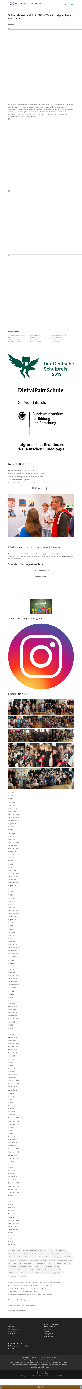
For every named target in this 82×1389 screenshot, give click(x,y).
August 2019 (12, 1022)
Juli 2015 (11, 1164)
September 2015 (13, 1158)
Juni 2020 (11, 994)
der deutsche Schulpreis (15, 1257)
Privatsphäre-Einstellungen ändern (20, 1300)
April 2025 (11, 833)
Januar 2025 (12, 839)
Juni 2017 (11, 1099)
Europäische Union (44, 1257)
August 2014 (12, 1195)
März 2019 (11, 1034)
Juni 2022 (11, 926)
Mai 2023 (11, 895)
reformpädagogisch (14, 1270)
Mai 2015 (11, 1167)
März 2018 (11, 1071)
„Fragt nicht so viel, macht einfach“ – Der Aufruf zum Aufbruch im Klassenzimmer (35, 1282)
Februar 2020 (12, 1006)
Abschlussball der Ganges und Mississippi (34, 1250)
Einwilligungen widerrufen (17, 1311)
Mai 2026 (11, 799)
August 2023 (12, 886)
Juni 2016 (11, 1130)
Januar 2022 (12, 941)
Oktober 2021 (12, 951)
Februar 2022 (12, 938)
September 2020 (13, 985)
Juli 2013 (11, 1236)
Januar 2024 (12, 870)
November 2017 (13, 1084)
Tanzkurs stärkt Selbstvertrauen (35, 336)
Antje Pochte (26, 1254)
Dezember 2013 (13, 1220)
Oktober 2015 (12, 1155)
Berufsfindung (44, 1254)
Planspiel (56, 1266)
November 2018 (13, 1047)
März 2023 (11, 901)
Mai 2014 (11, 1205)
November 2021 (13, 947)
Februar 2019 (12, 1037)
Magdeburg (67, 1263)
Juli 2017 (11, 1096)
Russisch (24, 1270)
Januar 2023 (12, 907)
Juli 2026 (11, 793)
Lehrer (50, 1263)
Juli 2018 (11, 1059)
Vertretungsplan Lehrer (30, 1357)
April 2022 (11, 932)
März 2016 (11, 1140)
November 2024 (13, 842)
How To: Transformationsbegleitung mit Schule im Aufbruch (28, 1288)
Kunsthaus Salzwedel (40, 1263)
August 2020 (12, 988)
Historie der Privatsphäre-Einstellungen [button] (53, 1365)
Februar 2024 (12, 867)
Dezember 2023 (13, 873)
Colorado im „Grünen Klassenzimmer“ (59, 336)
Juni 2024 (11, 858)
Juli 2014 (11, 1198)
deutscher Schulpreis (31, 1257)
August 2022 (12, 920)
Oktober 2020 (12, 982)
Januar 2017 (12, 1115)
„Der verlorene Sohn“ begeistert (19, 480)
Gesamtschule (34, 1260)
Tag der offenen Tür (58, 1273)
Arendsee (35, 1254)
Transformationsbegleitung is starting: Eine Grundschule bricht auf (30, 1294)
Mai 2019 (11, 1028)
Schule (58, 1270)
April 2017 (11, 1105)
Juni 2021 (11, 963)
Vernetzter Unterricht (51, 1324)
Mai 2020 (11, 997)
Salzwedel (51, 1270)
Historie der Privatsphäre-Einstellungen (21, 1305)
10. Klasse (12, 1250)
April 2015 (11, 1171)
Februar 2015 (12, 1177)
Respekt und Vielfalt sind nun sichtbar (21, 470)
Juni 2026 (11, 796)
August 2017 (12, 1093)
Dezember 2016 (13, 1118)
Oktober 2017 (12, 1087)
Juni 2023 (11, 892)
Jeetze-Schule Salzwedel (65, 1260)
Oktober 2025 (12, 821)
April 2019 (11, 1031)
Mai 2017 (11, 1102)
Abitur (18, 1250)
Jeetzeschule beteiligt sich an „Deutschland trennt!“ (25, 477)
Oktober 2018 (12, 1050)
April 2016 (11, 1136)
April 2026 (11, 802)
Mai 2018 (11, 1065)
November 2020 (13, 978)
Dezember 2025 (13, 814)
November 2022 (13, 914)
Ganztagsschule (22, 1260)
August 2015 (12, 1161)
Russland (32, 1270)
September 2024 (13, 848)
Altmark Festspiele (61, 1250)
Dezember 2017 (13, 1081)
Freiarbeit (47, 1331)
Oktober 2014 (12, 1189)
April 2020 (11, 1000)
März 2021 (11, 969)
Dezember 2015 (13, 1149)
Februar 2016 (12, 1143)
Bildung (53, 1254)
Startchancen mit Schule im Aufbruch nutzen (23, 1291)
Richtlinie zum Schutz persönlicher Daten (55, 1362)
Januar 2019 (12, 1040)
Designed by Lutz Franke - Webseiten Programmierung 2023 (41, 1376)
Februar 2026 (12, 808)
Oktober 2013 (12, 1226)
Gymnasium (52, 1260)
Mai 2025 (11, 830)
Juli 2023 (11, 889)
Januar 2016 (12, 1146)
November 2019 (13, 1013)
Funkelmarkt (12, 1260)
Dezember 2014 (13, 1183)
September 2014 (13, 1192)
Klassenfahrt (27, 1263)
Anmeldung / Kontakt (15, 1343)
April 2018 (11, 1068)
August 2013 (12, 1232)
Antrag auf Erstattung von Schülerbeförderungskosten (35, 1360)
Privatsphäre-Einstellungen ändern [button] (25, 1365)
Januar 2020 (12, 1009)
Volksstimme (22, 1276)
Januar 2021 (12, 972)
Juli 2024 (11, 855)
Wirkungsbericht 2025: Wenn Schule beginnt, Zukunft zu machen (30, 1285)
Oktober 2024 (12, 845)
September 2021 (13, 954)
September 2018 (13, 1053)
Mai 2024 (11, 861)
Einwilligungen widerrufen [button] (40, 1367)
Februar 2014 (12, 1214)
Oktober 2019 (12, 1016)
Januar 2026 (12, 811)
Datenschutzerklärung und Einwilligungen (24, 1362)
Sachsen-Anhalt (41, 1270)
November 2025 (13, 817)
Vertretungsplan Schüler (49, 1357)
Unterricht (11, 1331)
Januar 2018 (12, 1078)
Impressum (60, 1360)
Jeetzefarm (11, 1334)
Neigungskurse (49, 1334)
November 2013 (13, 1223)
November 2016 (13, 1121)
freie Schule (68, 1257)
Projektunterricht (49, 1327)
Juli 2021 (11, 960)
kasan (20, 1263)
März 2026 (11, 805)
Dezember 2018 (13, 1044)
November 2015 (13, 1152)
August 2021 (12, 957)
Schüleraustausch (14, 1273)
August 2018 (12, 1056)
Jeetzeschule (12, 1263)
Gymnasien (43, 1260)
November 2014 (13, 1186)
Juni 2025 (11, 827)
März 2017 (11, 1109)
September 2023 (13, 883)
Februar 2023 (12, 904)
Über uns (11, 1327)
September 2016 (13, 1124)
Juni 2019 (11, 1025)
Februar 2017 (12, 1112)
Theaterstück (12, 1276)
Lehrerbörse (57, 1263)
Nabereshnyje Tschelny (24, 1266)
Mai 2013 (11, 1242)
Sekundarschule (45, 1273)
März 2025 (11, 836)
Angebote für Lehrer (14, 1254)
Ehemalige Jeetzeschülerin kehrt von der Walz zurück (26, 473)
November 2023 (13, 876)
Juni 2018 (11, 1062)
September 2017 (13, 1090)
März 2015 (11, 1174)
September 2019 (13, 1019)
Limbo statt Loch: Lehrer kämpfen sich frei (22, 483)
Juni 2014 (11, 1201)
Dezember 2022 (13, 910)
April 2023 (11, 898)
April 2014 (11, 1208)
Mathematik (12, 1266)
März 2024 (11, 864)
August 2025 (12, 824)
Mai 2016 (11, 1133)
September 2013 (13, 1229)
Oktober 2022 (12, 917)
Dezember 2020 (13, 975)
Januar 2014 (12, 1217)
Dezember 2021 (13, 944)
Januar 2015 (12, 1180)
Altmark (51, 1250)
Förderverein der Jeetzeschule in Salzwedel (34, 547)
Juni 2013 (11, 1239)
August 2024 (12, 852)
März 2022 (11, 935)
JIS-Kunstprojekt (41, 488)
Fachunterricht (48, 1329)
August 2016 (12, 1127)
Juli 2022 (11, 923)
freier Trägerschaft (57, 1257)
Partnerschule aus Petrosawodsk (43, 1266)
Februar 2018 (12, 1074)
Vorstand (11, 1348)
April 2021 (11, 966)
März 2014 (11, 1211)
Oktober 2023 (12, 879)
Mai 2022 (11, 929)
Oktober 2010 (12, 1245)
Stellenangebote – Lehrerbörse (18, 1346)
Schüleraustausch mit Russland (30, 1273)
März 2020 (11, 1003)
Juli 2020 (11, 991)
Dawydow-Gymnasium (63, 1254)
